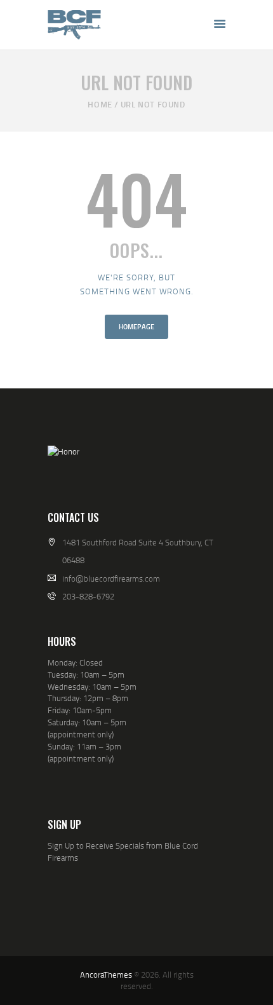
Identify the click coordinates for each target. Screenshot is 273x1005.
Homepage (136, 327)
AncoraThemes (106, 974)
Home (100, 104)
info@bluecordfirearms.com (111, 578)
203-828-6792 (88, 596)
